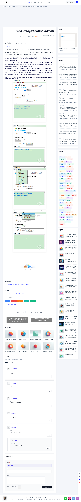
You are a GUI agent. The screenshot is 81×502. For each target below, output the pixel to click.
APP (61, 181)
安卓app (62, 178)
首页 (29, 2)
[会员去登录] (79, 473)
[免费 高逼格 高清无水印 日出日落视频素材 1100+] (35, 334)
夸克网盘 (20, 301)
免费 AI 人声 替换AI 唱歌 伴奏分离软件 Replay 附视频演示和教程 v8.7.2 (71, 343)
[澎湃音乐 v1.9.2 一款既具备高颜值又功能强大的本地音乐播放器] (10, 334)
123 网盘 (33, 301)
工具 (68, 156)
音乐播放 (62, 200)
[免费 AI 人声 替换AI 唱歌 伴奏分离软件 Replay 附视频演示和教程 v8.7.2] (61, 343)
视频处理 (69, 176)
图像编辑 (62, 212)
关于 (43, 497)
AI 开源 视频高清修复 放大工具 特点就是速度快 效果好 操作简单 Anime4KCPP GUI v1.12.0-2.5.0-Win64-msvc (17, 319)
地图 (37, 497)
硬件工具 (69, 219)
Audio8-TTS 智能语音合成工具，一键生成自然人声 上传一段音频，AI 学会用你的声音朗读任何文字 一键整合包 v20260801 (68, 125)
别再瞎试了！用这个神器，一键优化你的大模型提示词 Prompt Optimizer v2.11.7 (71, 280)
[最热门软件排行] (79, 482)
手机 (61, 222)
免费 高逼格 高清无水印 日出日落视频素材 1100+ (40, 339)
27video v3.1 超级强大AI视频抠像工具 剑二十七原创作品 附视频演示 (71, 350)
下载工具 (70, 185)
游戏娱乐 (69, 205)
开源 (38, 2)
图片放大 (67, 222)
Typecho (25, 499)
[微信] (65, 498)
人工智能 (45, 35)
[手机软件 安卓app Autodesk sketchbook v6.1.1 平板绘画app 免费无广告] (61, 274)
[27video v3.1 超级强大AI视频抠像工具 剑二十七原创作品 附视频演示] (61, 350)
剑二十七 (7, 2)
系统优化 (62, 193)
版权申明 (43, 499)
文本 (68, 195)
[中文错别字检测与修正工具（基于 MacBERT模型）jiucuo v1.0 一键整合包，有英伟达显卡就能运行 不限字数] (61, 305)
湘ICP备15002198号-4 (36, 499)
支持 (45, 497)
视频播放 (69, 188)
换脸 (61, 209)
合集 (30, 497)
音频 (69, 183)
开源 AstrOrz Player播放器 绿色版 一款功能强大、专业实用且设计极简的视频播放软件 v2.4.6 (68, 109)
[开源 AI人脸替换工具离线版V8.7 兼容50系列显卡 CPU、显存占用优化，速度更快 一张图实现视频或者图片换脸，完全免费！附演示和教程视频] (61, 236)
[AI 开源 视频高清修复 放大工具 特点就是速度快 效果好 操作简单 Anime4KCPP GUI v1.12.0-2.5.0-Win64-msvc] (61, 337)
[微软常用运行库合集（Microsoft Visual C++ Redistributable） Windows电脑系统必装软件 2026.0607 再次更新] (61, 255)
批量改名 (62, 217)
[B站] (69, 498)
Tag (53, 35)
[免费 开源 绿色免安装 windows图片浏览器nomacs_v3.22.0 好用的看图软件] (61, 356)
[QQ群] (73, 498)
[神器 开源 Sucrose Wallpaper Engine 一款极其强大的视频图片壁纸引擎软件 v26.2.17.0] (48, 334)
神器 (67, 181)
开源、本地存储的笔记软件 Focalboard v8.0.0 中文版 (28, 351)
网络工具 (62, 205)
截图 (61, 202)
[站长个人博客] (5, 498)
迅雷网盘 (14, 301)
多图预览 (62, 183)
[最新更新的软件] (79, 479)
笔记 (68, 214)
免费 (48, 35)
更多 (49, 2)
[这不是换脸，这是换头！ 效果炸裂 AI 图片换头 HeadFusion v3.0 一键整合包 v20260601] (61, 324)
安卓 (42, 2)
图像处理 (70, 168)
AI (31, 2)
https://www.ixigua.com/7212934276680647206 (17, 284)
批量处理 (69, 197)
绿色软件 (62, 159)
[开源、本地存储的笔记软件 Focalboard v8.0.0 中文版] (23, 346)
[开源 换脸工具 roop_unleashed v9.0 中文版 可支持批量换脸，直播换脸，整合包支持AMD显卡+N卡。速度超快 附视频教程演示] (61, 261)
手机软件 (69, 171)
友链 (35, 497)
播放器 (62, 188)
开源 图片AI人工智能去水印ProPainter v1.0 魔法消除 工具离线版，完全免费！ (71, 299)
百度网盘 (26, 301)
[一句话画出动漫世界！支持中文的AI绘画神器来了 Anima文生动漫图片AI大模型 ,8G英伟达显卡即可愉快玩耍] (61, 286)
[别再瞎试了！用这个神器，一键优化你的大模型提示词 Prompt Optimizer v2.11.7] (61, 280)
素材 (45, 2)
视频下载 (69, 212)
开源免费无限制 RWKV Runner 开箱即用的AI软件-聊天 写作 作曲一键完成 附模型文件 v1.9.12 (68, 84)
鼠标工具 (67, 209)
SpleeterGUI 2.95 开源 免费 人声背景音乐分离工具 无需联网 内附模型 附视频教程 (31, 6)
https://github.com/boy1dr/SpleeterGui (14, 293)
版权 (39, 497)
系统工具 (62, 173)
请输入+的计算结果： (12, 486)
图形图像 (62, 168)
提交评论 (47, 487)
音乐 (67, 190)
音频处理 (62, 176)
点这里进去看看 (8, 46)
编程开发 (68, 202)
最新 (26, 497)
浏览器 (62, 195)
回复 (49, 376)
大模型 (62, 214)
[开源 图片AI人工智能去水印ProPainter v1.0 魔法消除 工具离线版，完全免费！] (61, 299)
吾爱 (74, 195)
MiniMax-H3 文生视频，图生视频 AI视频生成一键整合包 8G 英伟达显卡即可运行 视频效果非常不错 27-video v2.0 (68, 76)
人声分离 (51, 35)
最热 (28, 497)
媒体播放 (69, 193)
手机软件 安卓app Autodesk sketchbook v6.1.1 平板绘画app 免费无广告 (71, 274)
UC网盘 (7, 301)
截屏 (74, 214)
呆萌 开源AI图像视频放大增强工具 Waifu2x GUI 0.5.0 (41, 319)
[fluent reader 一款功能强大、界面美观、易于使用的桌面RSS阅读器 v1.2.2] (68, 40)
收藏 (41, 497)
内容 (8, 475)
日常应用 (62, 164)
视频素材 (69, 217)
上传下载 (62, 219)
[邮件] (77, 498)
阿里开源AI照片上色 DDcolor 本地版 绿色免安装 (15, 351)
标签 (32, 497)
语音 (61, 190)
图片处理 (69, 166)
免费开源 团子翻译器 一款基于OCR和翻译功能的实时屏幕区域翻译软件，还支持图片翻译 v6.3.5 (68, 92)
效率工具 (70, 164)
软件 (35, 2)
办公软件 (69, 178)
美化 (73, 190)
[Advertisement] (40, 18)
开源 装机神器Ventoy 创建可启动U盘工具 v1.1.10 (28, 339)
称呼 (8, 462)
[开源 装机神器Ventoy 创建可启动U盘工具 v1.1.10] (23, 334)
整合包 (62, 166)
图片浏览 (69, 200)
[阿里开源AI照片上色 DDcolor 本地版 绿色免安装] (10, 346)
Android (62, 171)
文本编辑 (67, 207)
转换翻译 (62, 224)
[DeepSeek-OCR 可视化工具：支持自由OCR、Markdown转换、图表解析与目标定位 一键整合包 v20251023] (48, 346)
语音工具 (62, 185)
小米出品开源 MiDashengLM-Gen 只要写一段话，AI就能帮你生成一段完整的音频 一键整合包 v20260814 (68, 141)
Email (8, 468)
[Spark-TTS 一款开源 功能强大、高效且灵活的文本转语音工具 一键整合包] (35, 346)
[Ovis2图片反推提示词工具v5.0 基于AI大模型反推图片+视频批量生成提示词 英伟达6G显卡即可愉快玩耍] (61, 331)
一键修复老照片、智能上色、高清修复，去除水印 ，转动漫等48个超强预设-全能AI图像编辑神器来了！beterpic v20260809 (68, 68)
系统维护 (62, 197)
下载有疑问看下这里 (11, 304)
